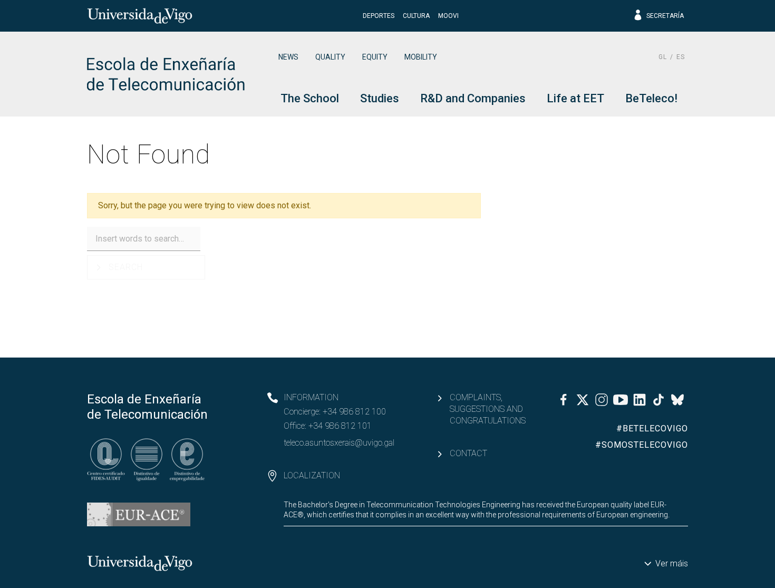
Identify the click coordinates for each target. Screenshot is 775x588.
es (680, 57)
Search (126, 267)
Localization (312, 475)
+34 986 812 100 (354, 412)
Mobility (420, 57)
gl (662, 57)
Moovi (448, 16)
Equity (375, 57)
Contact (468, 453)
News (288, 57)
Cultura (416, 16)
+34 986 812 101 (340, 426)
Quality (330, 57)
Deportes (378, 16)
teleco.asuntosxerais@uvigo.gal (339, 443)
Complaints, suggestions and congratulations (488, 409)
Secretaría (665, 16)
